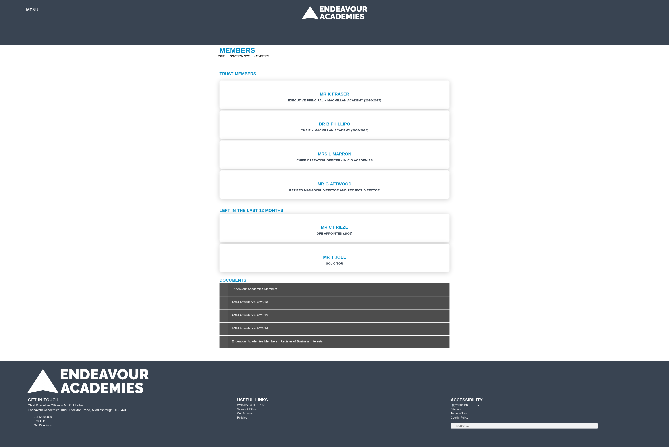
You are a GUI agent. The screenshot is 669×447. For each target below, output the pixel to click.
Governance (240, 56)
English (463, 404)
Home (221, 56)
